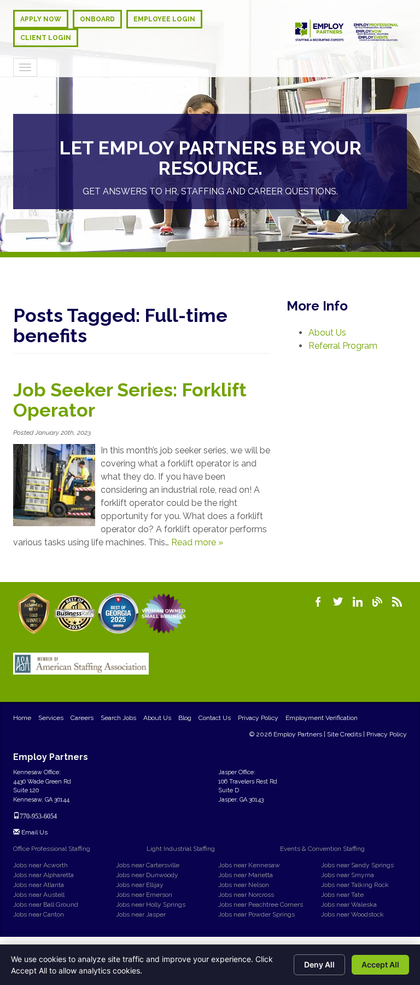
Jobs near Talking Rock (355, 885)
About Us (327, 332)
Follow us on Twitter (338, 601)
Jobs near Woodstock (352, 914)
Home (22, 718)
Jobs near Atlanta (38, 885)
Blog (184, 718)
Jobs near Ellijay (140, 885)
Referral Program (342, 346)
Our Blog (377, 601)
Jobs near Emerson (144, 894)
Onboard (97, 19)
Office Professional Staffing (51, 848)
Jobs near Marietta (245, 875)
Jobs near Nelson (243, 885)
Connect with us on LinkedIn (357, 601)
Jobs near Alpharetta (43, 875)
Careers (82, 718)
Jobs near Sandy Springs (357, 865)
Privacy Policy (258, 718)
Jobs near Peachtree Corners (260, 904)
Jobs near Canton (38, 914)
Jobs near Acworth (40, 865)
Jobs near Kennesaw (249, 865)
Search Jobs (118, 718)
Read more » (197, 542)
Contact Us (215, 718)
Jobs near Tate (342, 894)
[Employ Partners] (347, 30)
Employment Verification (321, 718)
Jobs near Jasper (141, 914)
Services (50, 718)
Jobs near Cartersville (147, 865)
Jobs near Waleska (349, 904)
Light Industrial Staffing (181, 848)
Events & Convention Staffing (322, 848)
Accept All (380, 964)
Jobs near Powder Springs (256, 914)
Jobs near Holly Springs (150, 904)
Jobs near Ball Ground (45, 904)
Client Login (45, 38)
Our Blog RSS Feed (397, 601)
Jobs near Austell (39, 894)
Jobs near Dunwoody (147, 875)
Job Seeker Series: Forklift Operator (130, 400)
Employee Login (164, 19)
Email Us (34, 832)
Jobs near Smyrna (347, 875)
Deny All (319, 964)
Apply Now (40, 19)
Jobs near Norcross (246, 894)
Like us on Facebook (318, 601)
